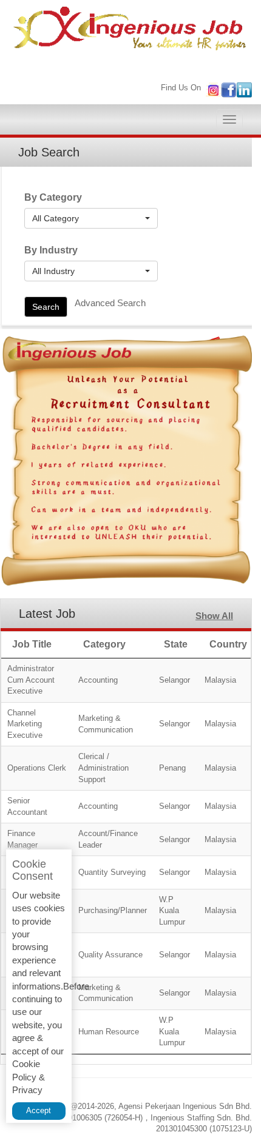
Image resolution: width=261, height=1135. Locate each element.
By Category (53, 197)
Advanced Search (110, 303)
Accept (38, 1110)
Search (45, 307)
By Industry (51, 250)
